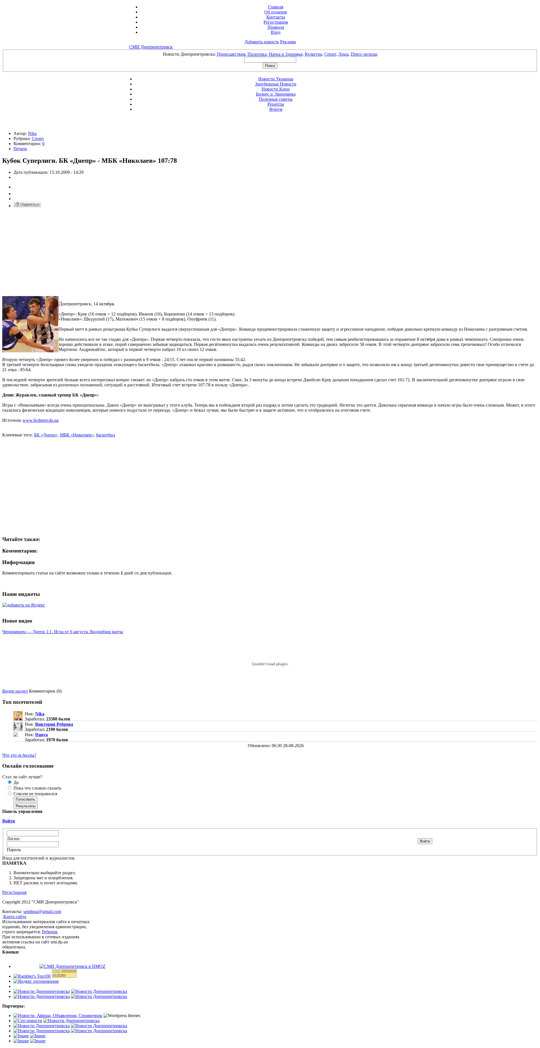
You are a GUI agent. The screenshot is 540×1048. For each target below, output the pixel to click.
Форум (275, 109)
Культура (313, 54)
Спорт (330, 54)
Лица (343, 54)
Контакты (275, 17)
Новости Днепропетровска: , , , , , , (270, 54)
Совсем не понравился (34, 793)
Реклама (288, 41)
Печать (20, 148)
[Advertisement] (49, 252)
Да (15, 782)
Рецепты (275, 104)
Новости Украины (275, 78)
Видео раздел (15, 691)
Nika (32, 133)
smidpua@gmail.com (42, 911)
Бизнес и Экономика (276, 94)
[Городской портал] (58, 1015)
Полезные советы (275, 99)
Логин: (13, 838)
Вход (275, 32)
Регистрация (276, 22)
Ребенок (50, 931)
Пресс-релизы (364, 54)
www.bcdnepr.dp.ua (40, 420)
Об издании (275, 12)
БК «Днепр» (46, 434)
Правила (275, 27)
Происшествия (231, 54)
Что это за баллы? (19, 755)
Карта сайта (14, 916)
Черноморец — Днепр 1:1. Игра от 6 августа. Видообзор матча (62, 631)
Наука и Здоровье (286, 54)
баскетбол (105, 434)
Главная (275, 6)
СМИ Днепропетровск (151, 46)
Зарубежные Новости (275, 84)
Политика (257, 54)
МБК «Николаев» (77, 434)
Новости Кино (276, 89)
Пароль (14, 849)
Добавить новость (261, 41)
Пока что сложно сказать (36, 788)
